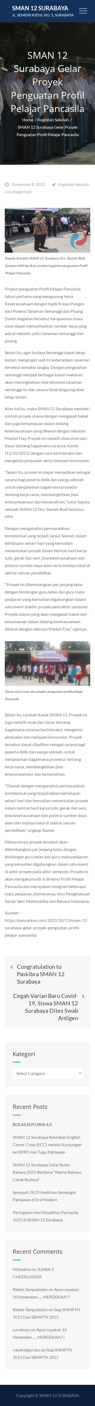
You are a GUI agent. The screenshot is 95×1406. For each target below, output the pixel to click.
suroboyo (21, 1329)
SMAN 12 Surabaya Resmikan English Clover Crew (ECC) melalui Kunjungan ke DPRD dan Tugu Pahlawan (47, 1144)
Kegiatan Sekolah (73, 184)
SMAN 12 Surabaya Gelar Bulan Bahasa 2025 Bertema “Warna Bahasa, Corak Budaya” (47, 1172)
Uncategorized (18, 191)
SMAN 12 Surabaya (40, 8)
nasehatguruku (26, 1349)
